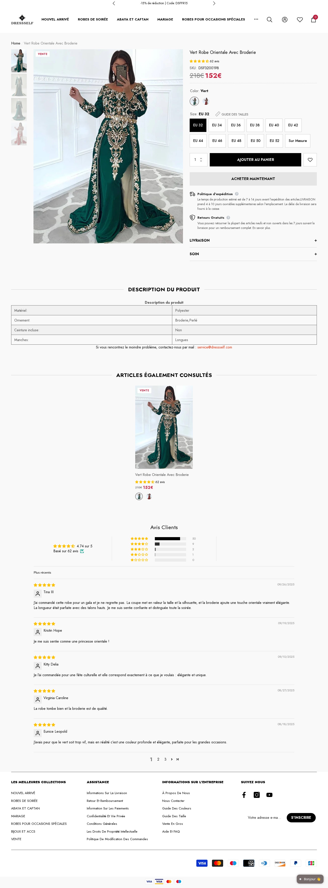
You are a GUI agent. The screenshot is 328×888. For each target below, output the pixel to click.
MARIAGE (165, 19)
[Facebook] (244, 795)
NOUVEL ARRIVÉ (55, 19)
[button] (269, 19)
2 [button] (158, 759)
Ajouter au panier (255, 159)
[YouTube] (269, 795)
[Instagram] (256, 795)
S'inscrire (301, 817)
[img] (44, 585)
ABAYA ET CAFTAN (132, 19)
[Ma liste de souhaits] (300, 19)
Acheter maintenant (253, 178)
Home (15, 43)
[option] (164, 3)
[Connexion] (284, 19)
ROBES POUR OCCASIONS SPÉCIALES (213, 19)
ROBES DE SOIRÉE (93, 19)
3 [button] (165, 759)
